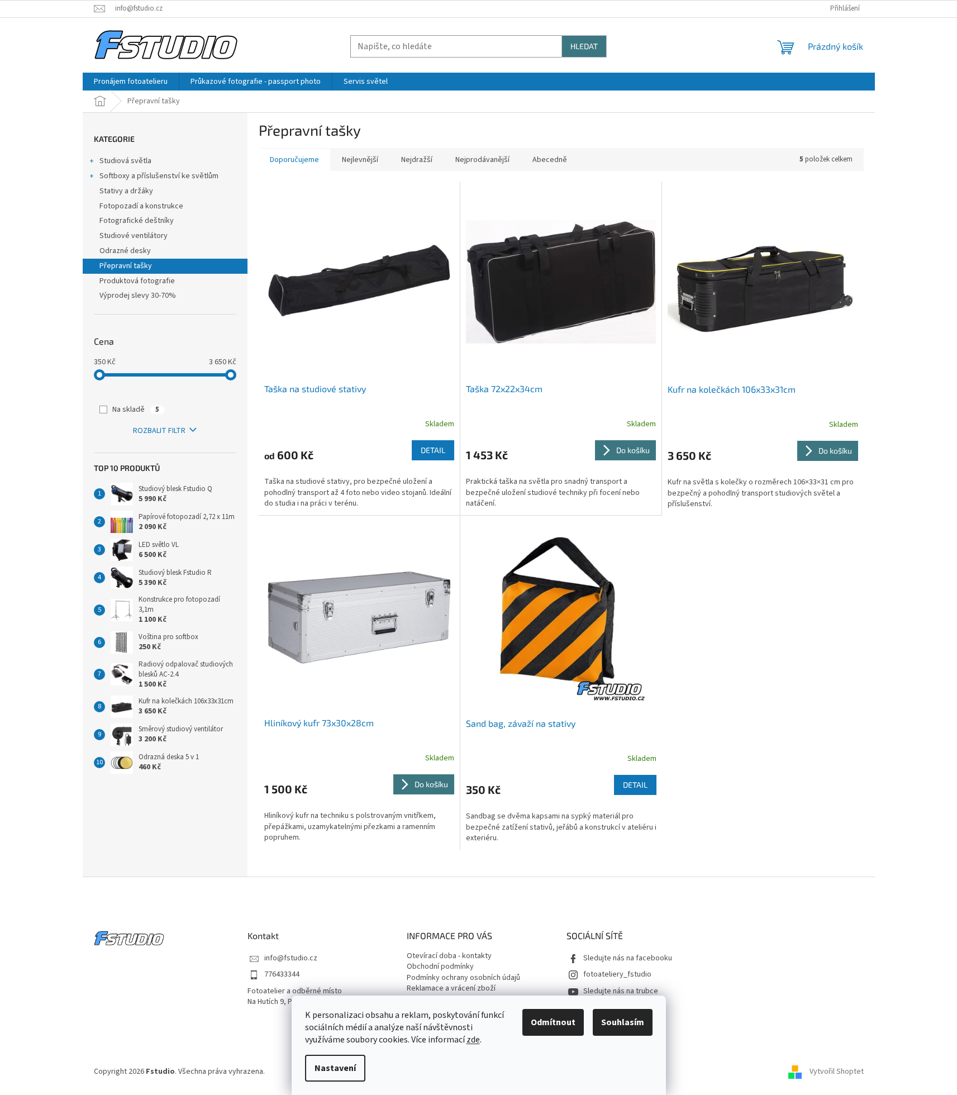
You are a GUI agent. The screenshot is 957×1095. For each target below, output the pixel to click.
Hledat (584, 46)
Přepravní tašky (125, 266)
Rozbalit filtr (159, 430)
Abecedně (549, 159)
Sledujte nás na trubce (620, 991)
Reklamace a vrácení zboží (451, 988)
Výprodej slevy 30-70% (137, 295)
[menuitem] (131, 82)
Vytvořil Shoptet (837, 1072)
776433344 (281, 974)
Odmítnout (553, 1022)
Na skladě (135, 409)
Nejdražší (416, 159)
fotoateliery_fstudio (617, 974)
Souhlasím (622, 1022)
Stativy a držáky (126, 191)
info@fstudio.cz (290, 958)
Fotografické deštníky (136, 220)
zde (473, 1040)
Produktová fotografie (137, 281)
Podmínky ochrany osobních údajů (463, 978)
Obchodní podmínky (440, 966)
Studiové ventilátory (133, 235)
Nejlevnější (360, 159)
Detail (433, 450)
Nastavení (335, 1068)
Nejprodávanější (482, 159)
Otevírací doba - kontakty (449, 956)
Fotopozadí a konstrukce (141, 206)
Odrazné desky (125, 250)
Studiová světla (125, 160)
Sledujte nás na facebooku (627, 958)
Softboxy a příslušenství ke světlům (158, 176)
